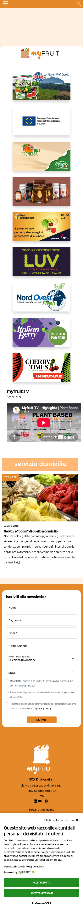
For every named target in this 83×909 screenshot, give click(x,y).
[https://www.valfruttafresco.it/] (41, 159)
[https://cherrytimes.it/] (41, 370)
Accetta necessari (41, 893)
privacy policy (44, 708)
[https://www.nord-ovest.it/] (41, 300)
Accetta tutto (41, 882)
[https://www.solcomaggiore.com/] (41, 124)
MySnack (10, 477)
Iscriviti (41, 720)
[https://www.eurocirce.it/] (41, 88)
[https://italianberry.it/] (41, 335)
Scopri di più (15, 397)
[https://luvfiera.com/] (41, 264)
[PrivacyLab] (26, 872)
